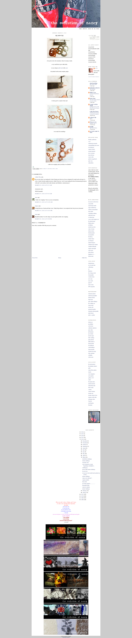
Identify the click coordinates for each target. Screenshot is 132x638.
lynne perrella (91, 349)
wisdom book (91, 277)
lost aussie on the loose (93, 202)
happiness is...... (91, 254)
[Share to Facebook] (37, 168)
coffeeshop (90, 267)
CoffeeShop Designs (66, 637)
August (84, 448)
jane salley (90, 330)
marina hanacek (91, 151)
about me (90, 28)
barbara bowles (91, 297)
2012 (82, 439)
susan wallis (91, 157)
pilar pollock (91, 339)
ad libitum (90, 225)
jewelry (45, 168)
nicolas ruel (90, 307)
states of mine (91, 229)
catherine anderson (92, 328)
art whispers (91, 240)
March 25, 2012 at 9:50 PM (43, 219)
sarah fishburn (91, 347)
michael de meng (92, 351)
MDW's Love (93, 92)
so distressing (91, 217)
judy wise (90, 161)
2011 (82, 494)
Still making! (92, 89)
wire (57, 168)
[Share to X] (36, 168)
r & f (89, 141)
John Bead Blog (93, 83)
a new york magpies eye (93, 219)
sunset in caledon (86, 487)
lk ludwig (90, 236)
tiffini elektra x (91, 341)
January (84, 492)
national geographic (92, 295)
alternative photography (93, 311)
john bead (61, 68)
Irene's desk (92, 98)
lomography (91, 275)
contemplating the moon (93, 145)
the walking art (91, 303)
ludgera (36, 206)
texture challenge (86, 460)
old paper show (91, 399)
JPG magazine (91, 286)
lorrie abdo (90, 211)
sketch (89, 372)
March (84, 457)
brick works (90, 387)
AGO (89, 380)
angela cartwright (92, 248)
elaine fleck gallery (92, 370)
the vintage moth (92, 273)
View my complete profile (93, 76)
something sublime (92, 213)
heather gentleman (92, 139)
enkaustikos (90, 163)
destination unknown (95, 88)
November (85, 442)
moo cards (90, 281)
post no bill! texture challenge (88, 469)
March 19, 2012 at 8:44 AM (43, 193)
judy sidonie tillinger (92, 301)
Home (59, 257)
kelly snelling (91, 337)
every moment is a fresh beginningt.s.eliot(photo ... (88, 465)
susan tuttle (90, 203)
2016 (82, 432)
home (80, 28)
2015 (82, 434)
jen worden (90, 334)
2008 (82, 499)
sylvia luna (90, 326)
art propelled (91, 235)
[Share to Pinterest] (38, 168)
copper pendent (85, 480)
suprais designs (91, 149)
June (84, 452)
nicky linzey (91, 252)
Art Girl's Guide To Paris (94, 131)
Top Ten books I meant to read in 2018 (95, 100)
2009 (82, 498)
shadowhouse (91, 263)
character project (91, 293)
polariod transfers (92, 309)
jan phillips (90, 324)
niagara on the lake (92, 397)
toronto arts (90, 393)
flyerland (90, 405)
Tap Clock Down (93, 128)
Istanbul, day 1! (93, 123)
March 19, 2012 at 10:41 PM (43, 210)
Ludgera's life (93, 117)
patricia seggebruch (92, 159)
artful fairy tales (91, 215)
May (84, 453)
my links (96, 28)
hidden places (91, 223)
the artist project (91, 364)
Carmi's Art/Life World (94, 105)
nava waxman (91, 153)
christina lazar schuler (93, 244)
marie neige (90, 305)
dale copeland (91, 353)
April (84, 455)
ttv (88, 269)
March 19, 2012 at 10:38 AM (44, 202)
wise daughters (91, 374)
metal (54, 168)
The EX (90, 401)
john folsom (91, 313)
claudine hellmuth (92, 246)
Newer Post (34, 257)
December (85, 441)
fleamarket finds (85, 485)
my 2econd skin (91, 265)
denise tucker (91, 231)
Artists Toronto (91, 391)
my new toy (59, 35)
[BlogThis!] (34, 168)
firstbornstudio (91, 233)
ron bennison (91, 147)
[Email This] (33, 168)
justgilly (91, 126)
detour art (90, 322)
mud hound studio (92, 205)
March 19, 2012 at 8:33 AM (43, 185)
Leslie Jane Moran (94, 111)
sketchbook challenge (87, 459)
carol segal (90, 250)
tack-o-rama (91, 284)
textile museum (91, 383)
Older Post (84, 257)
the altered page (91, 221)
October (84, 444)
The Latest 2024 (93, 84)
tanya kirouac (91, 155)
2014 (91, 118)
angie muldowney (92, 207)
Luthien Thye (38, 177)
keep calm (84, 481)
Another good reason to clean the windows (94, 113)
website (85, 28)
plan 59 (90, 282)
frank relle (90, 299)
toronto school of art (92, 395)
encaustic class (85, 462)
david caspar (91, 335)
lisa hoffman (91, 345)
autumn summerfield (92, 209)
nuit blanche (91, 403)
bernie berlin (91, 343)
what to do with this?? (87, 478)
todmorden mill (91, 385)
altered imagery (91, 242)
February (85, 490)
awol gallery (91, 376)
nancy (96, 68)
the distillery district (92, 366)
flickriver (90, 271)
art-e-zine (90, 279)
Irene (36, 197)
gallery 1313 (91, 378)
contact (89, 389)
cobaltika (90, 355)
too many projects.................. (88, 483)
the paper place (91, 381)
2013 (82, 437)
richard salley (91, 238)
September (85, 446)
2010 (82, 496)
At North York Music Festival (94, 94)
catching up (84, 467)
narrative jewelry (92, 227)
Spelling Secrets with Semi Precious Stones (94, 107)
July (84, 450)
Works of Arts (93, 122)
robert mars (90, 357)
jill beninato (90, 332)
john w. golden (91, 315)
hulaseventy (90, 256)
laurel (36, 214)
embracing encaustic (92, 143)
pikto (89, 368)
